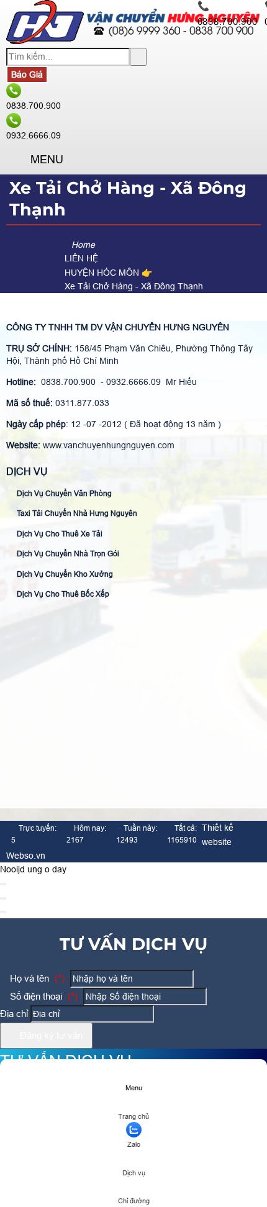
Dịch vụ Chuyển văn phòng (63, 493)
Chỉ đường (134, 1201)
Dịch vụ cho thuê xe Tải (58, 534)
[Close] (3, 884)
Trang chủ (133, 1116)
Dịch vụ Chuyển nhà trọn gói (67, 553)
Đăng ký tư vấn (50, 1035)
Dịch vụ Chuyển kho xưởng (64, 574)
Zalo (133, 1144)
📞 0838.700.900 (227, 14)
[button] (16, 160)
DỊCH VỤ (27, 471)
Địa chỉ (14, 1013)
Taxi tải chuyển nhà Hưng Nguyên (76, 513)
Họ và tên (36, 978)
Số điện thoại (42, 996)
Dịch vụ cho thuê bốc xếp (62, 594)
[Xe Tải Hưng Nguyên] (133, 41)
